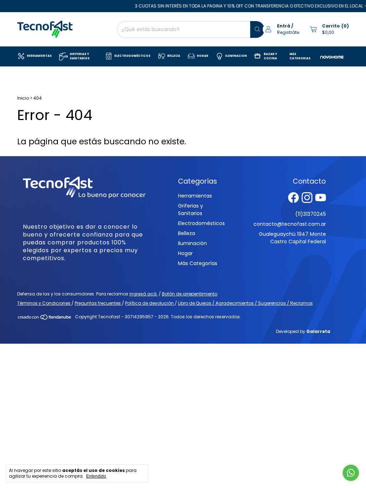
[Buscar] (257, 29)
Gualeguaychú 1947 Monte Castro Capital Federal (292, 237)
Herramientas (195, 195)
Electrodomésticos (201, 223)
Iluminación (192, 243)
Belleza (186, 233)
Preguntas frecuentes (98, 303)
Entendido (96, 476)
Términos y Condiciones (44, 303)
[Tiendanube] (45, 318)
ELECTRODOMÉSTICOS (132, 56)
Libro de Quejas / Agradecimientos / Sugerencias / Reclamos (245, 303)
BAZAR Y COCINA (270, 56)
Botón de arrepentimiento (189, 294)
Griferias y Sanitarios (190, 209)
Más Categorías (197, 263)
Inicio (23, 98)
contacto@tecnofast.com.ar (289, 224)
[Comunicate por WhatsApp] (351, 473)
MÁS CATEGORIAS (300, 56)
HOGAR (202, 56)
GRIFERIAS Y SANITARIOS (80, 56)
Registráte (288, 32)
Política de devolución (150, 303)
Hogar (185, 253)
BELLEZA (173, 56)
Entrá (283, 26)
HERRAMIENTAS (39, 56)
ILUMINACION (236, 56)
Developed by (303, 331)
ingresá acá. (143, 294)
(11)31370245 (310, 214)
